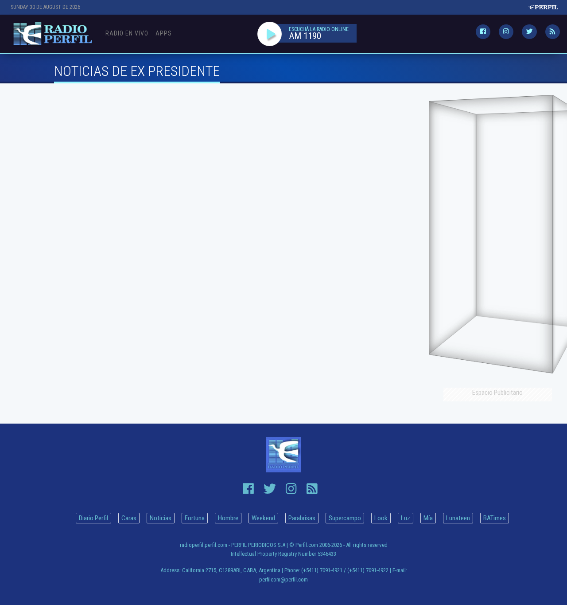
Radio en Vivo (126, 33)
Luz (405, 518)
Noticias (160, 518)
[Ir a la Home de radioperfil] (283, 454)
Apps (163, 33)
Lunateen (458, 518)
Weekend (263, 518)
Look (381, 518)
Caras (128, 518)
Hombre (228, 518)
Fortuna (195, 518)
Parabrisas (301, 518)
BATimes (494, 518)
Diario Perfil (93, 518)
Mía (428, 518)
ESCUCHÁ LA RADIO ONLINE (319, 29)
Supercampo (345, 518)
